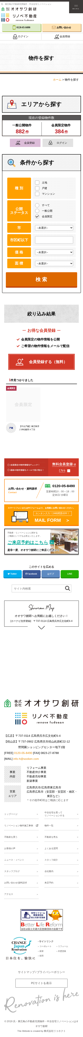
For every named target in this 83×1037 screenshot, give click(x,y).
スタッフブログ (12, 871)
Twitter (13, 574)
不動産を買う (11, 837)
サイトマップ (26, 972)
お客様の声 (9, 848)
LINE (69, 574)
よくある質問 (51, 848)
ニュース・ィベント (14, 860)
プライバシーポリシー (51, 972)
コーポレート (45, 946)
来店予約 (49, 882)
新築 (41, 951)
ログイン (62, 142)
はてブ (51, 574)
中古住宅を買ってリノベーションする (54, 814)
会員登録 (29, 142)
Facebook (32, 574)
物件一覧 (49, 825)
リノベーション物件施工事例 (18, 825)
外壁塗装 (62, 951)
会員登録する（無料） (48, 362)
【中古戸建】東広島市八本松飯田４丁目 (29, 427)
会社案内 (49, 871)
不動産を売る (51, 837)
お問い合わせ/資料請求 (15, 882)
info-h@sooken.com (26, 758)
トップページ (11, 814)
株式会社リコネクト (55, 1031)
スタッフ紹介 (51, 860)
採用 (41, 956)
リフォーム (63, 946)
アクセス (8, 894)
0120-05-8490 (23, 753)
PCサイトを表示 (41, 983)
